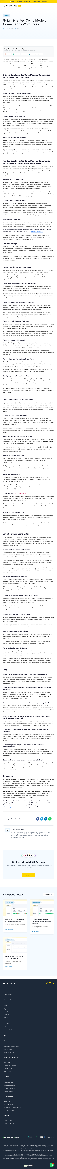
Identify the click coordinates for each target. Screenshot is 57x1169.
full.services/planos (36, 231)
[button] (53, 5)
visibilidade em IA (9, 902)
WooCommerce (20, 493)
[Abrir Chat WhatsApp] (52, 1165)
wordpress (6, 15)
